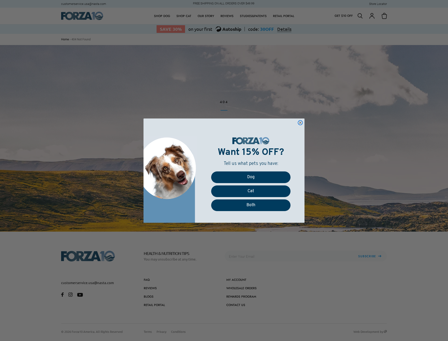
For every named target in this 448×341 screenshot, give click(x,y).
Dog (251, 177)
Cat (251, 191)
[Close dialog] (300, 122)
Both (250, 205)
